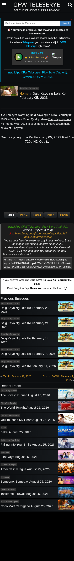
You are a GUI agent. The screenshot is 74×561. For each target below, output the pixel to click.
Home (24, 93)
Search (66, 23)
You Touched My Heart (10, 415)
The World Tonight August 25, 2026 (25, 407)
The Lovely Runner (9, 391)
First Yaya (5, 452)
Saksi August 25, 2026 (16, 432)
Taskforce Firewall (8, 489)
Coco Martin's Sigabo (9, 502)
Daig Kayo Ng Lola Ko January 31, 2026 (28, 366)
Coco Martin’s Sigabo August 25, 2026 (27, 506)
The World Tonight (8, 403)
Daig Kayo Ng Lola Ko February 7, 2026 (28, 354)
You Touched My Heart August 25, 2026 (28, 420)
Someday (5, 477)
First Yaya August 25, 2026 (19, 457)
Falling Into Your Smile (10, 440)
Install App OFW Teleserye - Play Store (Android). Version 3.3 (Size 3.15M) (38, 74)
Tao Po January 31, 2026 (17, 376)
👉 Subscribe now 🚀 (36, 57)
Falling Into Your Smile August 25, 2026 (28, 444)
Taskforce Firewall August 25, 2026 (25, 494)
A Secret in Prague (8, 465)
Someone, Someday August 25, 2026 (26, 481)
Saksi (3, 428)
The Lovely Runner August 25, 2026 (25, 395)
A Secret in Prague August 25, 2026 (25, 469)
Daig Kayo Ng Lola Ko (29, 88)
